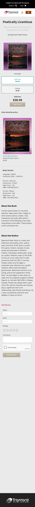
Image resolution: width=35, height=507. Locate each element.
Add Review (6, 305)
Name (5, 310)
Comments (7, 335)
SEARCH (12, 6)
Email (5, 318)
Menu (28, 12)
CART (22, 6)
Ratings (5, 326)
